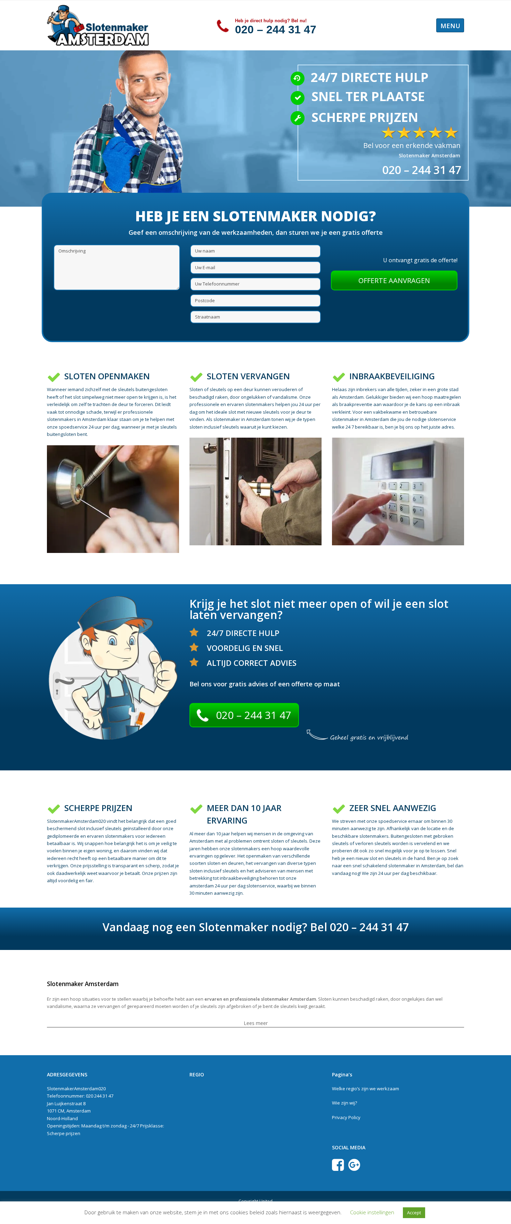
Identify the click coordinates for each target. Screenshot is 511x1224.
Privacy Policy (346, 1117)
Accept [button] (414, 1212)
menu (450, 26)
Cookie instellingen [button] (372, 1212)
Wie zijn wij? (344, 1103)
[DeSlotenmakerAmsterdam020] (99, 25)
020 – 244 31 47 (275, 29)
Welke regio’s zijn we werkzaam (365, 1088)
